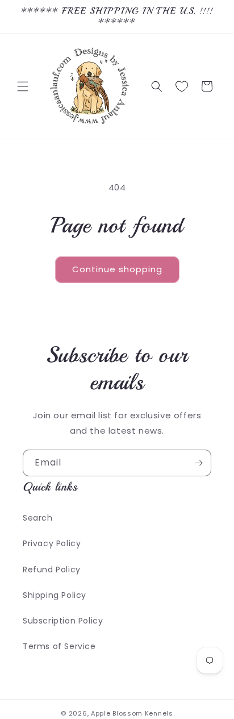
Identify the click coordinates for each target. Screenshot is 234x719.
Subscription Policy (63, 620)
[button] (22, 86)
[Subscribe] (198, 463)
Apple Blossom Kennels (132, 713)
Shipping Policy (54, 595)
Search (38, 517)
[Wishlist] (181, 86)
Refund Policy (52, 569)
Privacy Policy (52, 543)
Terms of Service (59, 646)
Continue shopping (117, 269)
